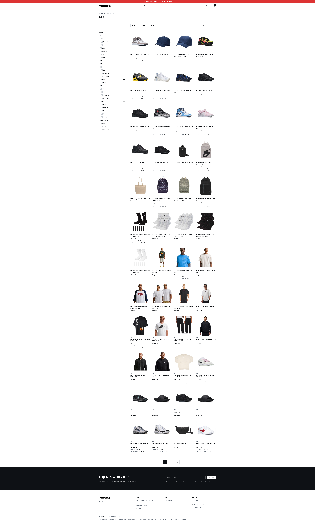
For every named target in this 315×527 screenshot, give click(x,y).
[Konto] (210, 6)
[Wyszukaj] (206, 6)
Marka (134, 25)
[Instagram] (100, 501)
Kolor (152, 25)
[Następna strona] (181, 462)
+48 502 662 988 (199, 504)
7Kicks (104, 516)
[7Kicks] (105, 6)
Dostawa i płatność (169, 500)
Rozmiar (143, 25)
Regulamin (139, 503)
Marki (153, 6)
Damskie (115, 6)
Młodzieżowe (143, 6)
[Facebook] (103, 501)
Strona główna (104, 13)
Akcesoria (132, 6)
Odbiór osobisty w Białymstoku (145, 500)
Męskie (124, 6)
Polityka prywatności (142, 505)
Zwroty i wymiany (169, 503)
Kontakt (138, 508)
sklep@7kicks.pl (198, 507)
